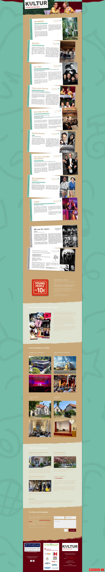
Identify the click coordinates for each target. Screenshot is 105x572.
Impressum (77, 0)
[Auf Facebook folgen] (31, 561)
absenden (72, 530)
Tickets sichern (95, 570)
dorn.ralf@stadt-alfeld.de (71, 558)
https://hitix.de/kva (59, 478)
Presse (73, 0)
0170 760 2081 (71, 557)
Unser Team (63, 0)
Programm (57, 0)
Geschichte (68, 0)
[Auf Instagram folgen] (33, 561)
